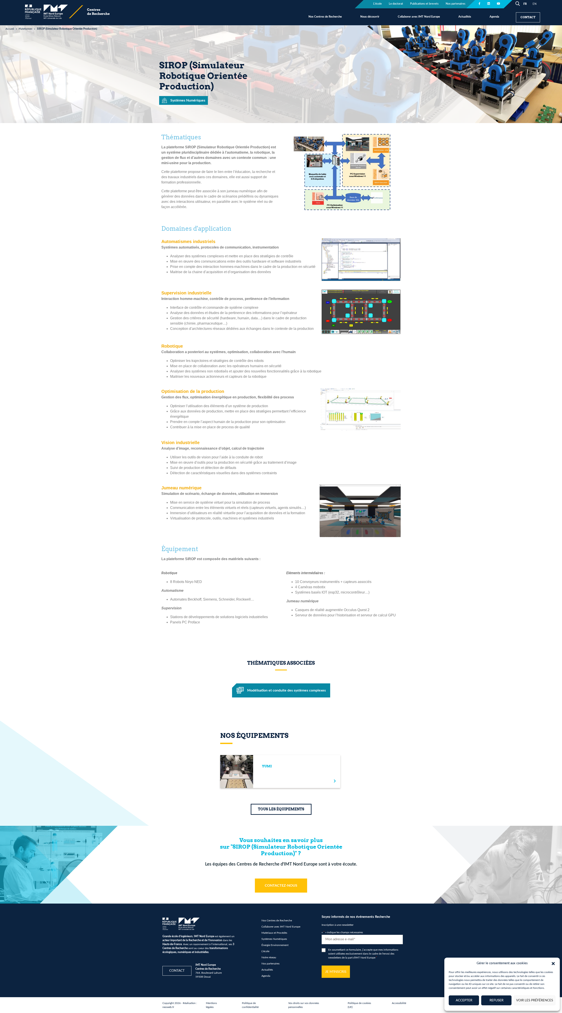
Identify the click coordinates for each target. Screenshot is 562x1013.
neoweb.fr (168, 1007)
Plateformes (25, 28)
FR (525, 4)
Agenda (494, 16)
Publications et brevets (424, 3)
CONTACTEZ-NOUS (281, 885)
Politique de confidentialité (250, 1005)
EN (535, 4)
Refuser (496, 1000)
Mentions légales (211, 1005)
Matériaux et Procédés (274, 932)
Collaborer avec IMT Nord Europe (419, 16)
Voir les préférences (534, 1000)
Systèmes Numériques (274, 939)
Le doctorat (396, 3)
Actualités (464, 16)
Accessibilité (399, 1003)
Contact (528, 17)
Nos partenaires (455, 3)
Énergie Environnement (274, 945)
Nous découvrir (369, 16)
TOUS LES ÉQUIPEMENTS (281, 809)
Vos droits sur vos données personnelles (303, 1005)
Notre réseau (268, 957)
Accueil (9, 28)
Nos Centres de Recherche (325, 16)
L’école (377, 3)
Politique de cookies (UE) (359, 1005)
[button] (553, 963)
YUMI (267, 766)
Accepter (464, 1000)
